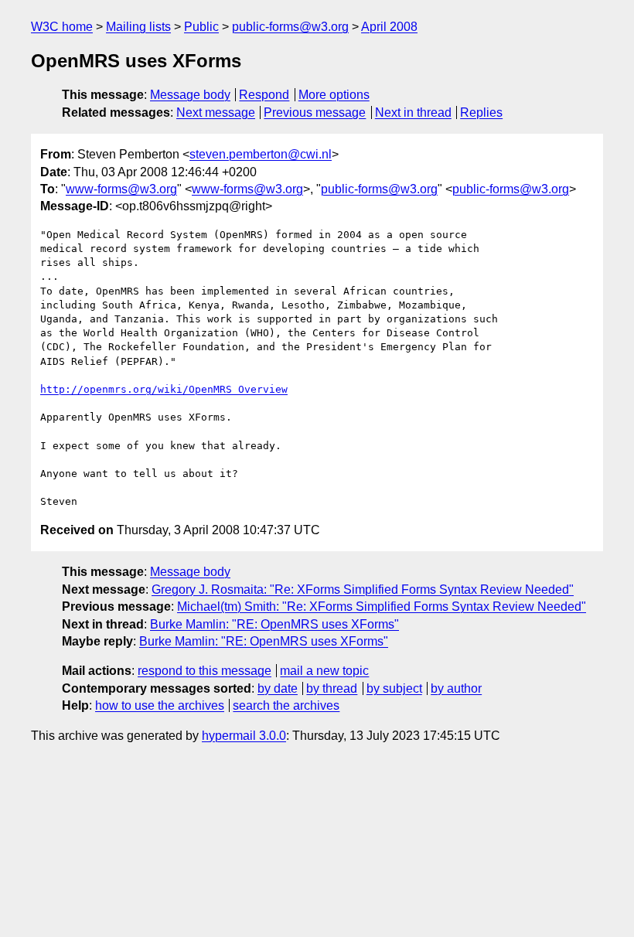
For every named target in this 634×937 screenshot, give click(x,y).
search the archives (286, 705)
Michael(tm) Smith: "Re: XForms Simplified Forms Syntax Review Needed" (381, 606)
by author (456, 688)
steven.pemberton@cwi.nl (260, 154)
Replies (481, 112)
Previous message (315, 112)
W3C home (62, 26)
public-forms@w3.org (290, 26)
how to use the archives (159, 705)
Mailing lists (138, 26)
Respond (264, 94)
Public (201, 26)
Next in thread (413, 112)
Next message (215, 112)
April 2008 (389, 26)
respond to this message (204, 670)
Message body (190, 94)
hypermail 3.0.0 (244, 735)
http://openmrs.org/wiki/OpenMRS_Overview (164, 389)
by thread (331, 688)
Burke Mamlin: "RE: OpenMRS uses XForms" (274, 624)
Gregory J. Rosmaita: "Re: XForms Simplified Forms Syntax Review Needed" (363, 589)
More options (334, 94)
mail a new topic (324, 670)
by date (277, 688)
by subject (394, 688)
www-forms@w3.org (121, 189)
